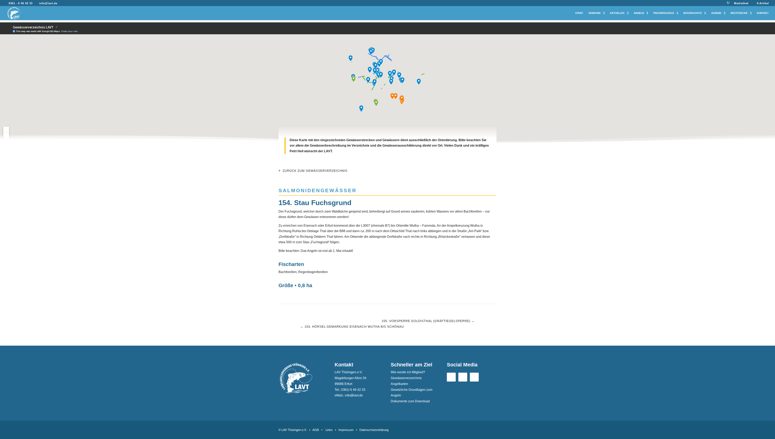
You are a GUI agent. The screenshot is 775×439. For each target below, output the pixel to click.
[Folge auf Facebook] (451, 377)
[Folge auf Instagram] (474, 377)
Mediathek (741, 3)
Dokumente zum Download (410, 401)
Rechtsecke (739, 13)
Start (579, 13)
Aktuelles (617, 13)
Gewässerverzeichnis (406, 378)
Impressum (346, 430)
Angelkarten (399, 384)
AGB (315, 430)
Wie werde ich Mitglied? (408, 372)
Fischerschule (663, 13)
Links (329, 430)
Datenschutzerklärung (374, 430)
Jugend (716, 13)
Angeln (639, 13)
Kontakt (763, 13)
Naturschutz (692, 13)
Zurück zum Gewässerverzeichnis (315, 170)
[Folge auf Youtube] (462, 377)
